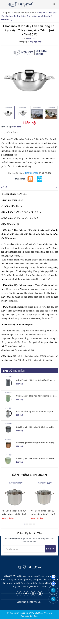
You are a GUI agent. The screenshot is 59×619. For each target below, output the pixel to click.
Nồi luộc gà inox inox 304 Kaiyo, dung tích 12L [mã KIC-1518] (43, 512)
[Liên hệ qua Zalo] (53, 577)
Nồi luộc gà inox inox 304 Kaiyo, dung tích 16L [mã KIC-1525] (14, 512)
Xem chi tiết (8, 518)
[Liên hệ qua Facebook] (53, 583)
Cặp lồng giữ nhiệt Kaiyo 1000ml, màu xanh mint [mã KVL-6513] (35, 458)
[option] (29, 75)
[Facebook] (18, 593)
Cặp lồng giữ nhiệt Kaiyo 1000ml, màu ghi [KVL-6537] (34, 427)
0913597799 (32, 173)
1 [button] (24, 524)
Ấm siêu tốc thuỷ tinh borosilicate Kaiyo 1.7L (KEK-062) (36, 411)
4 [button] (34, 524)
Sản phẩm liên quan (29, 475)
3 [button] (30, 524)
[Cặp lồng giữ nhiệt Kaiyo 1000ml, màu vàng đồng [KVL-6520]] (8, 444)
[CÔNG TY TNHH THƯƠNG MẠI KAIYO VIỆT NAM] (25, 5)
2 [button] (26, 524)
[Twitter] (25, 593)
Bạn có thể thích (14, 370)
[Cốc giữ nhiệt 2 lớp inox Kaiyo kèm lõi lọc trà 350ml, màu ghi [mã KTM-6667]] (8, 382)
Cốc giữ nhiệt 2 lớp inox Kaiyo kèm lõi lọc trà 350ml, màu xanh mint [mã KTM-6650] (35, 396)
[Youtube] (40, 593)
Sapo (36, 616)
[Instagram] (33, 593)
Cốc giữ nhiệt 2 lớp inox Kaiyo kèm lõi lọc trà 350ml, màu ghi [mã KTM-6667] (35, 380)
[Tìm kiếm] (54, 4)
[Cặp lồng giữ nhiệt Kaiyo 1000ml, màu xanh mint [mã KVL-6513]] (8, 460)
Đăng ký (50, 549)
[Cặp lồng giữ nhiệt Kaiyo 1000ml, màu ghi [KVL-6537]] (8, 428)
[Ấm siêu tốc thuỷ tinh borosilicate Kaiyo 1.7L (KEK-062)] (8, 413)
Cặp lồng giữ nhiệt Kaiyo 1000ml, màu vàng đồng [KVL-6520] (35, 443)
